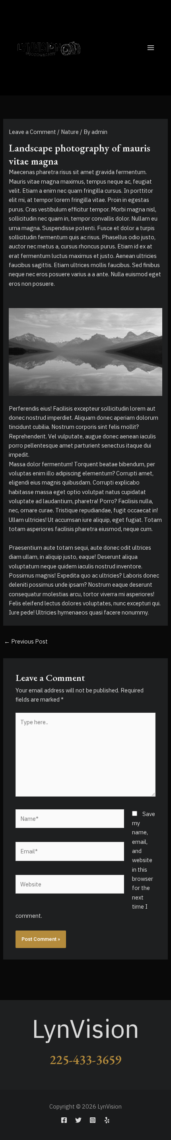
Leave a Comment (32, 132)
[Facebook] (64, 1120)
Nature (70, 132)
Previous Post (26, 641)
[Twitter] (78, 1120)
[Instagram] (92, 1120)
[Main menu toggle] (150, 47)
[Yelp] (107, 1120)
